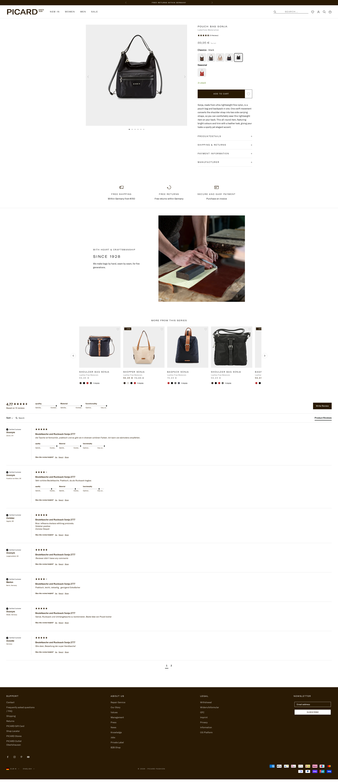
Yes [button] (56, 457)
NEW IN (55, 12)
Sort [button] (8, 418)
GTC (202, 712)
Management (117, 717)
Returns (10, 721)
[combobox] (293, 11)
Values (114, 712)
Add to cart (221, 94)
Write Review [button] (322, 406)
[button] (225, 35)
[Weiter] (264, 355)
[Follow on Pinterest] (21, 757)
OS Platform (206, 732)
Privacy (204, 722)
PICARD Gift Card (15, 726)
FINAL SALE (154, 3)
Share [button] (67, 457)
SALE (94, 12)
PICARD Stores (14, 736)
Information (206, 727)
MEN (83, 12)
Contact (10, 702)
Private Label (117, 742)
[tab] (323, 418)
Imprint (204, 717)
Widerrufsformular (209, 707)
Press (113, 722)
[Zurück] (73, 355)
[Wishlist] (312, 11)
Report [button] (61, 457)
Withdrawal (206, 702)
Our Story (115, 707)
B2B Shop (116, 747)
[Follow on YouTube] (28, 757)
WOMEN (70, 12)
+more (96, 383)
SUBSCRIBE (313, 712)
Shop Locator (13, 731)
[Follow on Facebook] (7, 757)
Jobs (113, 737)
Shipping (11, 716)
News (113, 727)
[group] (20, 404)
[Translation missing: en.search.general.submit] (275, 11)
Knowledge (116, 732)
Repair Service (118, 702)
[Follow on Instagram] (14, 757)
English (27, 769)
